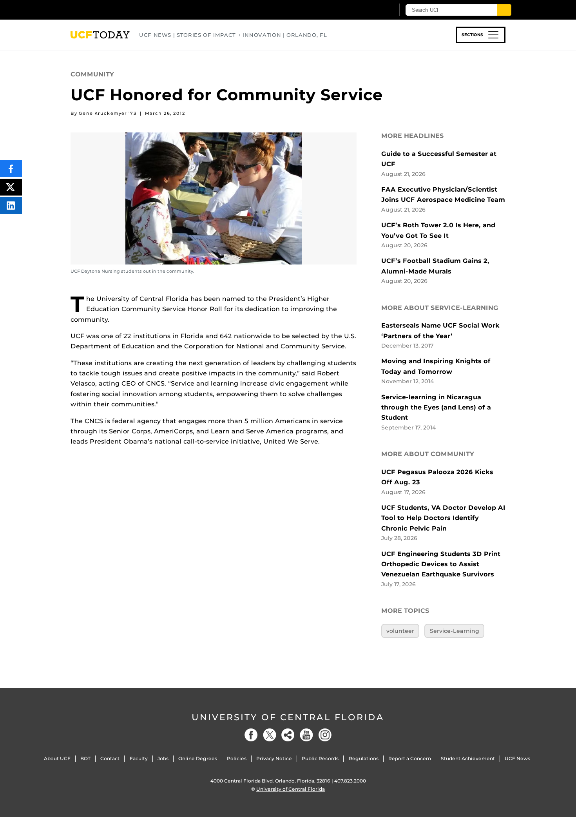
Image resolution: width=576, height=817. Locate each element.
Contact (110, 758)
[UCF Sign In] (369, 10)
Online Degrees (197, 758)
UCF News (517, 758)
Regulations (364, 758)
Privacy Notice (274, 758)
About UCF (57, 758)
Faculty (139, 758)
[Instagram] (324, 734)
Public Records (320, 758)
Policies (236, 758)
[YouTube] (306, 734)
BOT (85, 758)
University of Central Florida (288, 717)
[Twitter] (269, 734)
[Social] (288, 734)
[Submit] (504, 10)
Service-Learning (454, 631)
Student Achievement (468, 758)
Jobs (163, 758)
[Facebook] (251, 734)
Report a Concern (409, 758)
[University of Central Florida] (128, 10)
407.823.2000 (350, 781)
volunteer (400, 631)
